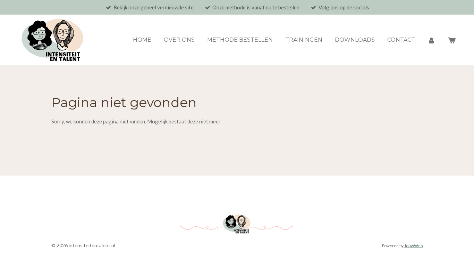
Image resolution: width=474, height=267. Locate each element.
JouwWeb (413, 245)
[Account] (431, 40)
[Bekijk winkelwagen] (451, 40)
